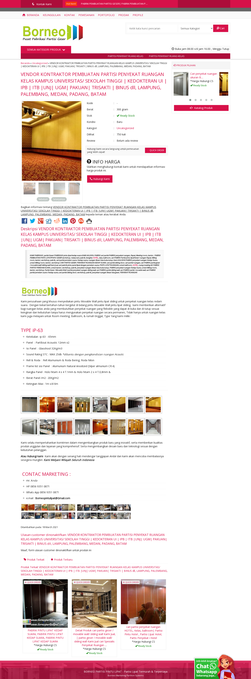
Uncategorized (40, 63)
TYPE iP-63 (32, 330)
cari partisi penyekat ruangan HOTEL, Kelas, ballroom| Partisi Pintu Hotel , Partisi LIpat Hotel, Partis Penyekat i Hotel (143, 632)
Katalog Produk (203, 108)
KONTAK (69, 15)
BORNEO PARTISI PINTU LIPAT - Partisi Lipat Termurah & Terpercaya (125, 671)
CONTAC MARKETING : (46, 474)
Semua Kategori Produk (44, 49)
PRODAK (123, 15)
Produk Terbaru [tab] (63, 559)
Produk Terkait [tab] (35, 559)
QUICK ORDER (156, 150)
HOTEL (95, 258)
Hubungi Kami (101, 179)
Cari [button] (222, 28)
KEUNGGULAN (51, 15)
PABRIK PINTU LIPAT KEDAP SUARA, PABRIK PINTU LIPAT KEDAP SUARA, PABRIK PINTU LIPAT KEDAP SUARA (45, 636)
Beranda (32, 15)
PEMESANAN (86, 15)
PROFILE (138, 15)
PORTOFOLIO (106, 15)
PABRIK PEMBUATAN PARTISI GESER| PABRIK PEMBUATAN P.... (114, 3)
